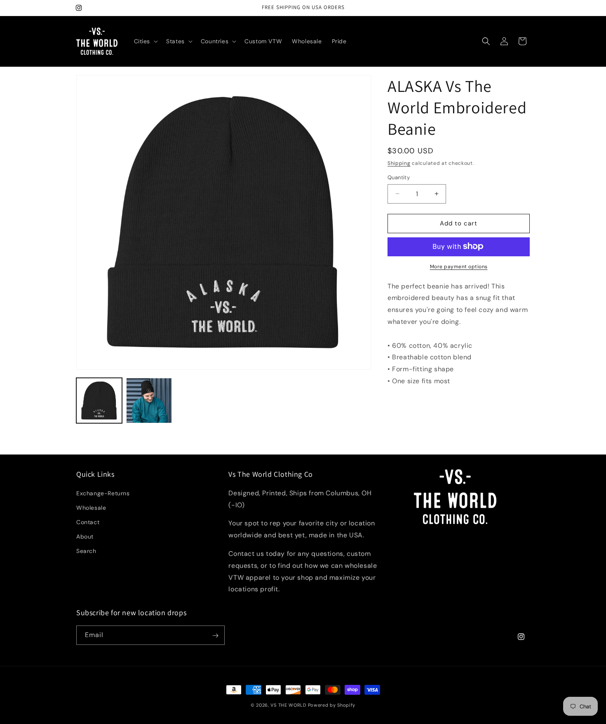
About (85, 536)
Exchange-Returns (103, 493)
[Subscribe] (215, 635)
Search (86, 551)
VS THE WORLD (288, 705)
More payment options (459, 266)
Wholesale (91, 507)
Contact (87, 522)
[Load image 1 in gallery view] (99, 401)
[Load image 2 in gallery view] (149, 401)
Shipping (399, 163)
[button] (145, 41)
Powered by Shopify (332, 705)
